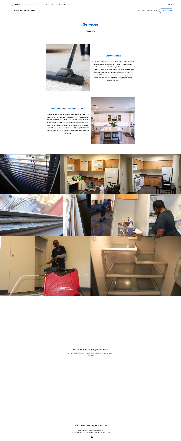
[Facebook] (89, 437)
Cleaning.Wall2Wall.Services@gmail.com (20, 4)
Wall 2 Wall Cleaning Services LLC (23, 11)
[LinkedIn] (92, 437)
